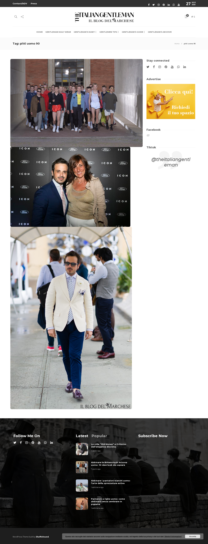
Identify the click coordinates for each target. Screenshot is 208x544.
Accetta (192, 536)
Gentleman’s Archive (160, 32)
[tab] (82, 436)
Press (34, 3)
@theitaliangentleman (171, 162)
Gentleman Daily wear (58, 32)
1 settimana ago (97, 487)
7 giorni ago (95, 469)
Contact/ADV (20, 3)
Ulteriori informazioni (173, 536)
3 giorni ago (95, 451)
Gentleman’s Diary (84, 32)
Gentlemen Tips (108, 32)
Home (39, 32)
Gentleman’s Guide (132, 32)
